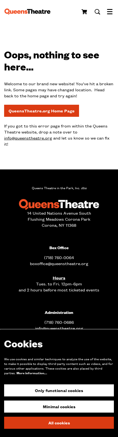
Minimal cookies (59, 406)
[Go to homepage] (29, 12)
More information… (31, 373)
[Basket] (84, 12)
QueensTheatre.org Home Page (42, 110)
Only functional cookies (59, 390)
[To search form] (97, 12)
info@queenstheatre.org (28, 138)
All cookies (59, 422)
